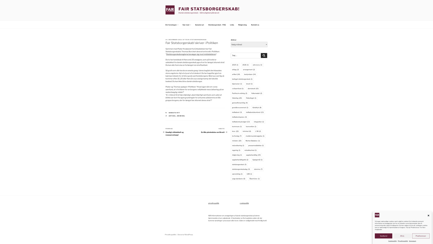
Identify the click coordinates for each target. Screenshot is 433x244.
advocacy (257, 65)
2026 (245, 65)
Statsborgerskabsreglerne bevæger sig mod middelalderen (191, 54)
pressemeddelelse (256, 145)
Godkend (383, 236)
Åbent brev (254, 179)
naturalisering (238, 145)
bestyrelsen (250, 74)
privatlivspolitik (213, 203)
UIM (249, 174)
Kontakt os (255, 25)
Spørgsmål (257, 160)
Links (232, 25)
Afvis (402, 236)
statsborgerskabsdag (241, 169)
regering (236, 150)
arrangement (249, 69)
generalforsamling (240, 103)
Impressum (412, 241)
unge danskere (238, 179)
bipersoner (237, 84)
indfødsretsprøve (239, 117)
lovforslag (237, 136)
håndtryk (256, 107)
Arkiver (233, 40)
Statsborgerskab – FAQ (217, 25)
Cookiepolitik (392, 241)
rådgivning (237, 155)
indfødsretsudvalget (241, 122)
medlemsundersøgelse (255, 136)
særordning (237, 174)
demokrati (253, 88)
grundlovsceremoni (240, 107)
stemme (258, 169)
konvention (251, 126)
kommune (237, 126)
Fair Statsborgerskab (195, 39)
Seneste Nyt (174, 113)
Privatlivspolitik (403, 241)
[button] (428, 215)
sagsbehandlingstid (240, 160)
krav (235, 131)
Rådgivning (242, 25)
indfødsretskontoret (255, 112)
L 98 (258, 131)
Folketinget (251, 98)
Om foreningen (171, 25)
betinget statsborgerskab (242, 79)
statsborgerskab (239, 164)
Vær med (185, 25)
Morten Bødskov (253, 141)
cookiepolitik (244, 203)
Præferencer (421, 236)
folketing (237, 98)
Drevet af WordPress (185, 235)
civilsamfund (238, 88)
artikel (172, 116)
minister (236, 141)
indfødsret (237, 112)
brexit (249, 84)
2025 (235, 65)
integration (259, 122)
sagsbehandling (253, 155)
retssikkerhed (250, 150)
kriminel (181, 116)
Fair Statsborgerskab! (209, 8)
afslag (235, 69)
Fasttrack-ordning (239, 93)
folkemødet (256, 93)
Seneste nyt (199, 25)
